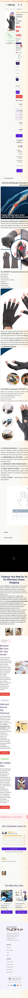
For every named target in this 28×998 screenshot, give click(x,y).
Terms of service (10, 964)
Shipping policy (10, 966)
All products (12, 9)
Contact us (9, 947)
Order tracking (10, 950)
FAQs (8, 952)
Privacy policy (10, 961)
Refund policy (10, 972)
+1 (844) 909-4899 (11, 938)
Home (6, 9)
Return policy (10, 969)
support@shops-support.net (13, 940)
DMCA (8, 955)
